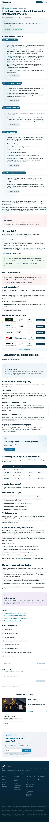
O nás (27, 779)
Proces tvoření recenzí (30, 788)
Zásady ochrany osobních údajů (33, 819)
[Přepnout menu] (46, 2)
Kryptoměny (4, 786)
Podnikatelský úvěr (18, 783)
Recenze (4, 788)
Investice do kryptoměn (16, 780)
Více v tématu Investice (40, 663)
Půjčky (3, 779)
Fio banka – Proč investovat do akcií (13, 620)
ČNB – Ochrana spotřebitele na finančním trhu (15, 615)
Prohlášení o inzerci (30, 784)
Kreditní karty (17, 782)
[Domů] (6, 2)
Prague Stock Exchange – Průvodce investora (15, 613)
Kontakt (27, 780)
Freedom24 (10, 56)
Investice (4, 780)
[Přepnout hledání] (44, 2)
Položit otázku (40, 681)
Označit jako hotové (14, 75)
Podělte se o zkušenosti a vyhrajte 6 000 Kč (30, 795)
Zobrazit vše (43, 669)
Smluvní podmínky (29, 786)
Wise (17, 121)
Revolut (11, 121)
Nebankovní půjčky (18, 785)
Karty (3, 784)
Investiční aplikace (18, 789)
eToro (8, 64)
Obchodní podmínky (43, 819)
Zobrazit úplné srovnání (24, 349)
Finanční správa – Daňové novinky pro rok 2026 (16, 618)
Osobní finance (5, 782)
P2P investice (17, 787)
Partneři (27, 782)
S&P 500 (27, 160)
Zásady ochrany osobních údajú (29, 792)
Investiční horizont (13, 155)
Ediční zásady (28, 789)
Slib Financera (28, 17)
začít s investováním (22, 558)
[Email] (39, 779)
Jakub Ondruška (9, 17)
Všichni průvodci (7, 663)
